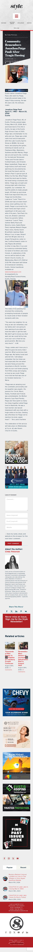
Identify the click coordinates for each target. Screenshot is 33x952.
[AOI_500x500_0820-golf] (16, 753)
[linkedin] (27, 932)
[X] (10, 63)
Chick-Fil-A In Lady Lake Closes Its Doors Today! (17, 896)
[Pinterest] (19, 63)
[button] (6, 657)
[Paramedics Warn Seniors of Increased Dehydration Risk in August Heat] (10, 645)
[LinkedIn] (14, 63)
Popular (10, 867)
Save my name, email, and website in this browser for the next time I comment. (16, 536)
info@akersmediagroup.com (18, 910)
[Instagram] (9, 858)
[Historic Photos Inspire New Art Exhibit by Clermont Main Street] (23, 645)
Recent (23, 867)
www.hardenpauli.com (13, 272)
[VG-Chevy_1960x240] (16, 90)
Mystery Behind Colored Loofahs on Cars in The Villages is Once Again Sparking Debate (18, 877)
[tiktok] (22, 932)
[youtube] (18, 932)
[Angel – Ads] (16, 721)
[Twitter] (13, 858)
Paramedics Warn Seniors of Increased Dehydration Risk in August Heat (10, 658)
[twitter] (14, 932)
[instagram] (10, 932)
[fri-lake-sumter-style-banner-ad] (16, 467)
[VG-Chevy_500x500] (16, 690)
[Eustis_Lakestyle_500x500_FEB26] (16, 785)
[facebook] (6, 932)
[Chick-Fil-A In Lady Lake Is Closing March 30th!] (5, 888)
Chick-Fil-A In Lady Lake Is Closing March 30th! (18, 888)
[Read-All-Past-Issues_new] (16, 817)
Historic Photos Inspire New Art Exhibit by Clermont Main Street (23, 657)
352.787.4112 (18, 909)
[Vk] (26, 611)
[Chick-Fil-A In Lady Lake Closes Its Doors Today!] (5, 896)
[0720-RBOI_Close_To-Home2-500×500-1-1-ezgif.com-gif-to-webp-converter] (16, 442)
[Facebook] (5, 63)
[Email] (24, 63)
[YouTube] (17, 858)
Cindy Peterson (12, 551)
